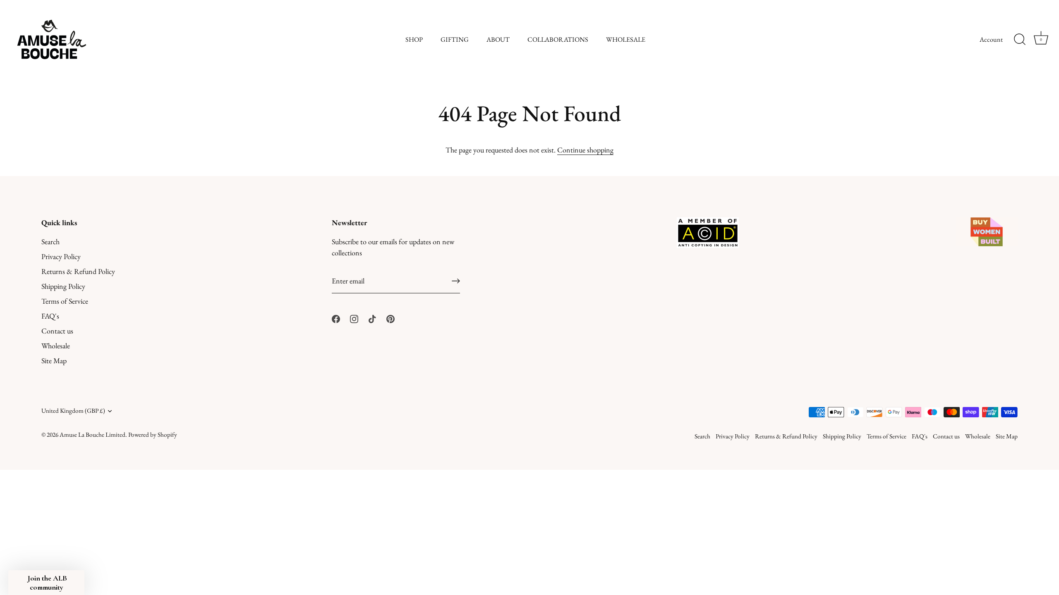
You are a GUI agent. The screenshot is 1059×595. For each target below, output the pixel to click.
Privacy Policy (61, 256)
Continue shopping (585, 150)
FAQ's (50, 316)
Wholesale (55, 345)
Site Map (54, 360)
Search (50, 241)
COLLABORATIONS (557, 39)
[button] (46, 582)
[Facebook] (336, 317)
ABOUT (498, 39)
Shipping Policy (63, 286)
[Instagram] (354, 317)
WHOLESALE (625, 39)
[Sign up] (456, 281)
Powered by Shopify (152, 435)
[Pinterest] (390, 317)
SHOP (414, 39)
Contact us (57, 331)
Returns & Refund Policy (78, 271)
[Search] (1020, 40)
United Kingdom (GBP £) (73, 411)
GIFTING (455, 39)
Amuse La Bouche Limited (92, 435)
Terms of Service (64, 301)
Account (991, 39)
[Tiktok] (372, 317)
